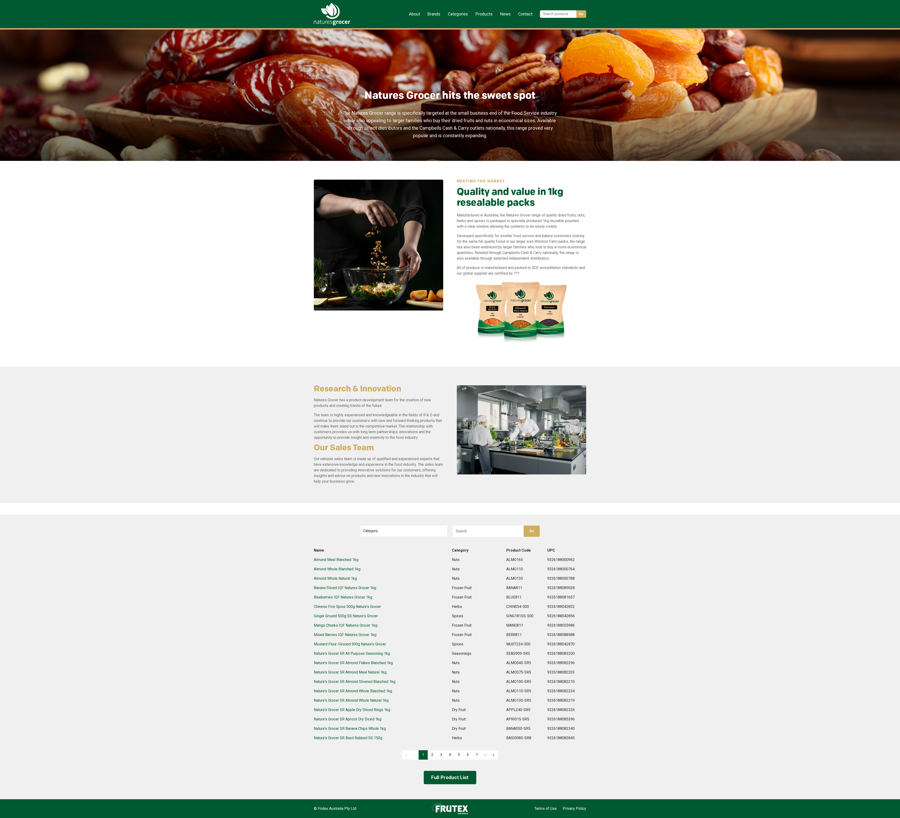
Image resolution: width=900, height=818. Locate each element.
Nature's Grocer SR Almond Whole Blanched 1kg (353, 691)
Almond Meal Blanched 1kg (336, 559)
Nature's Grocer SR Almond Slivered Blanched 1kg (354, 681)
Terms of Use (545, 808)
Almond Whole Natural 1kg (335, 578)
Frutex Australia (330, 7)
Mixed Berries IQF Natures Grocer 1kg (345, 634)
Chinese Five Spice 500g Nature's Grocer (347, 606)
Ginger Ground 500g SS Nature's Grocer (346, 616)
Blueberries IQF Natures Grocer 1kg (343, 597)
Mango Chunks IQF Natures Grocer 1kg (345, 625)
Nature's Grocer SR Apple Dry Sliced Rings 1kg (352, 710)
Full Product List (450, 777)
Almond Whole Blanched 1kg (337, 569)
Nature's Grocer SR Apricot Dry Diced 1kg (347, 719)
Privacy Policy (574, 808)
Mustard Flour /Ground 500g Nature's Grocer (350, 644)
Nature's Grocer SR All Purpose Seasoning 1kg (352, 653)
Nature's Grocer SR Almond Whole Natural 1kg (351, 700)
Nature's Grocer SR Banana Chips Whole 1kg (350, 728)
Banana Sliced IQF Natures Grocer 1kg (345, 588)
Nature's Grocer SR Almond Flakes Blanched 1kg (353, 663)
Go (581, 14)
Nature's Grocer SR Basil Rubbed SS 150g (348, 738)
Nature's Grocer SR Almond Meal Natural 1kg (350, 672)
